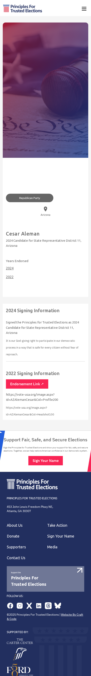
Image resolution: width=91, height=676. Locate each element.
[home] (35, 8)
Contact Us (16, 558)
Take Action (57, 525)
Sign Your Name (46, 460)
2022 (10, 277)
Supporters (16, 547)
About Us (14, 525)
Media (52, 547)
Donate (13, 536)
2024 (10, 268)
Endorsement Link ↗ (27, 384)
